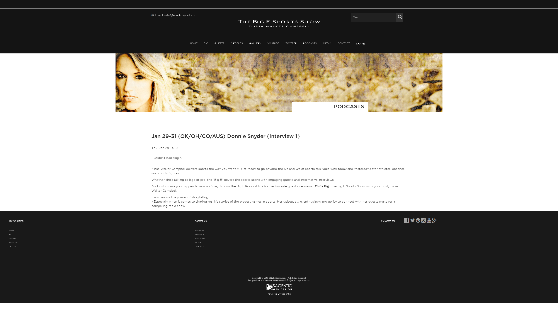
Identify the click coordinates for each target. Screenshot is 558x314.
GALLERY (255, 43)
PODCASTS (310, 43)
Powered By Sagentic (279, 294)
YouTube (273, 43)
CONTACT (344, 43)
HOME (193, 43)
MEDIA (327, 43)
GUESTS (219, 43)
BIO (206, 43)
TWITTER (291, 43)
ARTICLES (237, 43)
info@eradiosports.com (297, 280)
